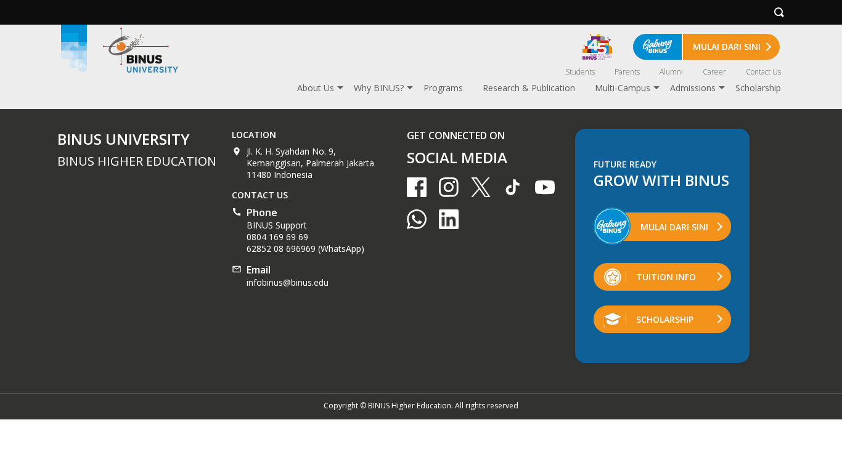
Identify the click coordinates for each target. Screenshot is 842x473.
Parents (627, 72)
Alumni (671, 72)
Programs (443, 88)
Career (714, 72)
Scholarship (758, 88)
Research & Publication (529, 88)
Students (580, 72)
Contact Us (763, 72)
